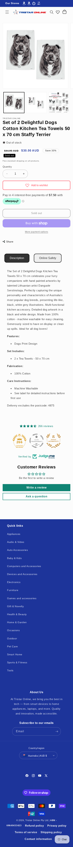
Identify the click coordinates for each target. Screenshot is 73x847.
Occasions (13, 630)
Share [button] (9, 241)
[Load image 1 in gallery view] (14, 102)
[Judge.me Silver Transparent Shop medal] (36, 441)
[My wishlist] (58, 12)
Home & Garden (17, 622)
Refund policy (34, 825)
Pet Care (12, 646)
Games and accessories (21, 598)
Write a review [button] (36, 487)
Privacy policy (56, 825)
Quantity (7, 166)
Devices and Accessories (22, 574)
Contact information (38, 838)
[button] (7, 12)
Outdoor (12, 638)
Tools (10, 670)
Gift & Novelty (15, 606)
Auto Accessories (17, 550)
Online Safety (47, 258)
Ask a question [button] (36, 496)
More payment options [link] (36, 232)
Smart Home (14, 654)
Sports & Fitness (17, 662)
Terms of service (26, 832)
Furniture (12, 590)
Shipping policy (51, 832)
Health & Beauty (17, 614)
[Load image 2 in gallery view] (36, 102)
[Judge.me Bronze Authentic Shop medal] (53, 441)
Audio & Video (15, 542)
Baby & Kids (14, 558)
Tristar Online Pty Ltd (36, 820)
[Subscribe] (57, 731)
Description (17, 258)
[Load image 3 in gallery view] (59, 102)
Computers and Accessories (24, 566)
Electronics (14, 582)
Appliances (13, 534)
